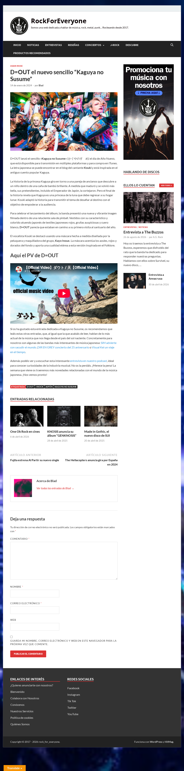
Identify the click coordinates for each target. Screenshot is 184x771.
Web (13, 619)
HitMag (169, 741)
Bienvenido (17, 691)
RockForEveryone (58, 20)
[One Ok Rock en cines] (26, 417)
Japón (49, 386)
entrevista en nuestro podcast (88, 360)
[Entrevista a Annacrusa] (134, 275)
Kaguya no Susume (66, 386)
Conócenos (17, 704)
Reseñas (73, 45)
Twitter (71, 707)
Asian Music (16, 66)
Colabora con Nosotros (24, 698)
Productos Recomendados (31, 53)
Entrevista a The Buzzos (143, 232)
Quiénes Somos (20, 724)
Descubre (132, 45)
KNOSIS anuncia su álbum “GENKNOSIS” (61, 433)
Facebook (73, 688)
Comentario (19, 538)
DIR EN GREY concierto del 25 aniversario (63, 347)
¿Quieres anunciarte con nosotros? (31, 685)
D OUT (30, 386)
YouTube (72, 714)
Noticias (33, 45)
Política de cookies (21, 717)
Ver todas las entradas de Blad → (55, 488)
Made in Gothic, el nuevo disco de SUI (97, 433)
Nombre (16, 586)
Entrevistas (53, 45)
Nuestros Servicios (21, 711)
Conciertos (93, 45)
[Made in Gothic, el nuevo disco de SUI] (101, 417)
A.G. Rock (158, 237)
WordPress (156, 741)
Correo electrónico (26, 603)
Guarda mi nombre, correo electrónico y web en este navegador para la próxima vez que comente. (63, 642)
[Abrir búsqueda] (172, 45)
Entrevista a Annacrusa (156, 276)
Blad (41, 85)
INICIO (17, 45)
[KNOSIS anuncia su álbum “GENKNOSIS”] (63, 417)
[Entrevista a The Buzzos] (148, 208)
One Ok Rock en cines (25, 431)
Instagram (73, 694)
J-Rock (114, 45)
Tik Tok (71, 701)
